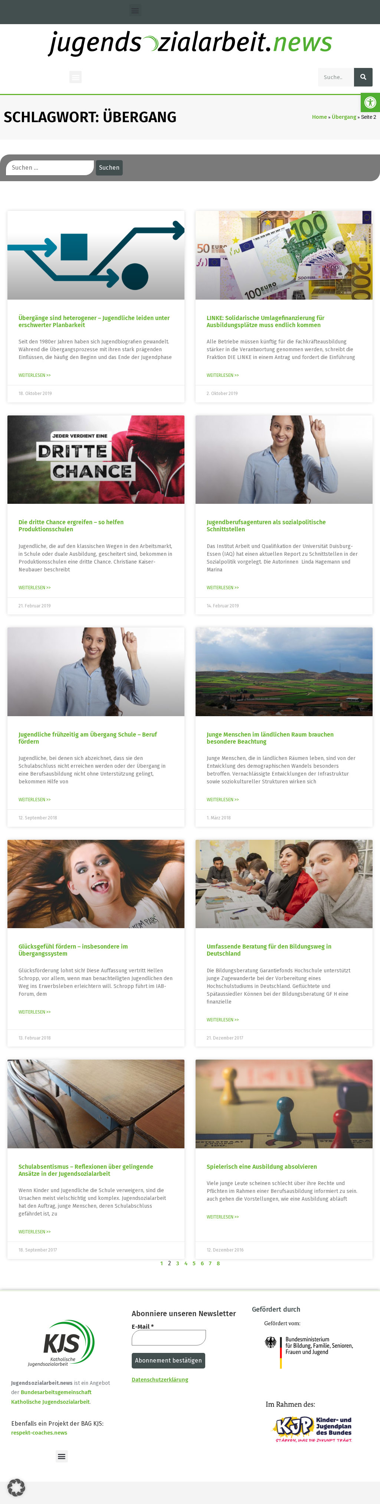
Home (319, 117)
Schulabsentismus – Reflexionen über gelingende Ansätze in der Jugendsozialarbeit (86, 1170)
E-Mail (143, 1327)
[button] (370, 102)
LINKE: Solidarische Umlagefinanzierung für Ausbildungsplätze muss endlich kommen (265, 321)
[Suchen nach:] (50, 168)
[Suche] (363, 77)
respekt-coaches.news (39, 1432)
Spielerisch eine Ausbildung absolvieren (262, 1166)
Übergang (344, 117)
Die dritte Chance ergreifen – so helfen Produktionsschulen (71, 526)
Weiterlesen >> (35, 375)
